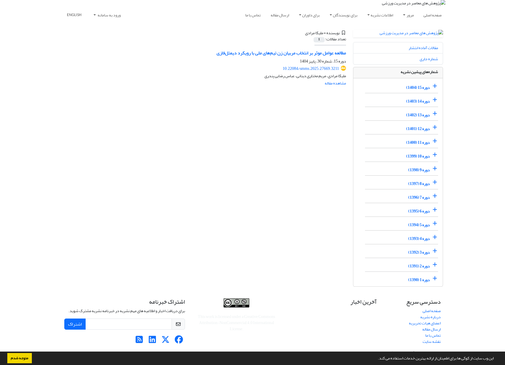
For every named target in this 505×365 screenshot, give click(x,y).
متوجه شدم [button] (19, 357)
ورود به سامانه (109, 15)
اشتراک (75, 324)
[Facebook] (178, 341)
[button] (376, 359)
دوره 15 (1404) (418, 87)
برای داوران (311, 15)
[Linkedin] (152, 341)
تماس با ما (253, 15)
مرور (410, 15)
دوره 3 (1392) (419, 252)
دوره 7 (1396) (419, 197)
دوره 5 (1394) (419, 225)
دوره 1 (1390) (419, 280)
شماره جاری (429, 59)
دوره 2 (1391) (419, 266)
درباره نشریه (430, 317)
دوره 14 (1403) (418, 101)
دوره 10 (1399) (418, 156)
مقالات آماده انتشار (423, 48)
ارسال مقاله (280, 15)
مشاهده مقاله (335, 83)
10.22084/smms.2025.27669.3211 (311, 68)
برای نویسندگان (345, 15)
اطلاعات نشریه (382, 15)
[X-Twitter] (165, 341)
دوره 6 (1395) (419, 211)
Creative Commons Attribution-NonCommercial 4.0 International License (237, 323)
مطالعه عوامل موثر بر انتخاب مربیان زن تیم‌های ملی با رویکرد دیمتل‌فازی (281, 53)
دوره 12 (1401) (418, 129)
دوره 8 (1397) (419, 184)
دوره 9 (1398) (419, 170)
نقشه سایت (432, 341)
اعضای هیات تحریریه (425, 323)
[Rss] (139, 341)
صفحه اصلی (432, 15)
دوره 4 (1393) (419, 239)
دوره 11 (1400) (418, 142)
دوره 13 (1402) (418, 115)
